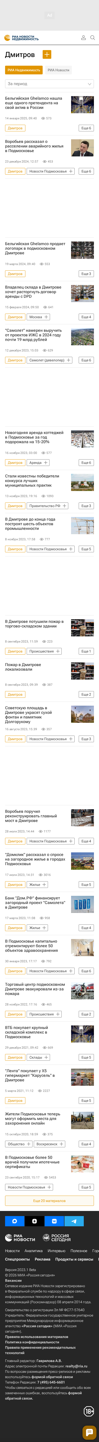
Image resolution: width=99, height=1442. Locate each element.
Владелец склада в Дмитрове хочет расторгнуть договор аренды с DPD (33, 292)
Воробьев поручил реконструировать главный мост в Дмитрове (31, 816)
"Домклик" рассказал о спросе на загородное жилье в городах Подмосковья (35, 859)
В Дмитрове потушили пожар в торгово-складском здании (34, 623)
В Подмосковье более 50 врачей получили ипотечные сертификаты (32, 1162)
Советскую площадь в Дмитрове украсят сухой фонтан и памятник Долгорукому (28, 715)
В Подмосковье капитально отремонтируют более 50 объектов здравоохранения (31, 946)
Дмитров (20, 54)
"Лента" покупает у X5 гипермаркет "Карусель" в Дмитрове (30, 1075)
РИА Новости (58, 70)
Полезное (79, 1251)
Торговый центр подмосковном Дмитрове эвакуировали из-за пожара (35, 989)
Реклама (42, 1259)
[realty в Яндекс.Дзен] (34, 1221)
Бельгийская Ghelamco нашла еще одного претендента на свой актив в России (33, 103)
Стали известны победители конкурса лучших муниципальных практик (32, 481)
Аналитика (34, 1251)
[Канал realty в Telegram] (74, 1221)
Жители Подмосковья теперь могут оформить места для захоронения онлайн (32, 1119)
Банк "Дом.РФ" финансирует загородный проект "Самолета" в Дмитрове (35, 903)
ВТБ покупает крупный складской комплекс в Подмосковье (26, 1032)
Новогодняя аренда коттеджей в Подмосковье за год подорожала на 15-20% (34, 437)
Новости (12, 1251)
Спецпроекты (17, 1259)
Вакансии (13, 1280)
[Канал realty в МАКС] (14, 1221)
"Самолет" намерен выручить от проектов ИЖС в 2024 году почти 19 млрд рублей (33, 335)
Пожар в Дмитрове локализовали (23, 667)
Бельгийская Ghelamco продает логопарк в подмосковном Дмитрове (35, 248)
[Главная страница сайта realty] (30, 38)
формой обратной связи (52, 1377)
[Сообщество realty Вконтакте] (54, 1221)
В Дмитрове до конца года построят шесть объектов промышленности (30, 524)
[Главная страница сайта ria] (5, 38)
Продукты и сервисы (74, 1259)
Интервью (56, 1251)
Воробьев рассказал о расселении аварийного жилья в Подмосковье (34, 146)
